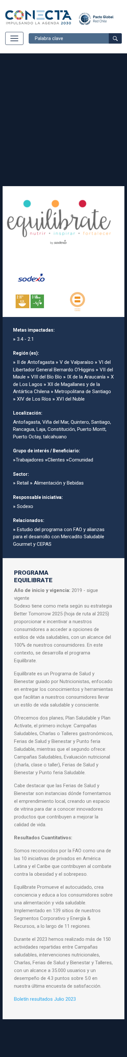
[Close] (114, 196)
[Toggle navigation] (14, 38)
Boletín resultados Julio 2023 (45, 999)
